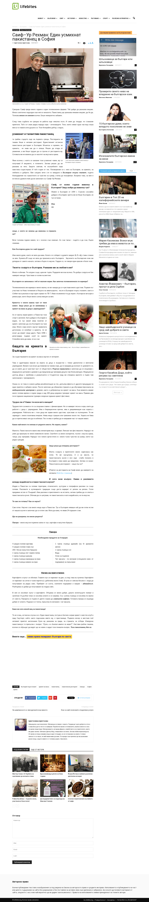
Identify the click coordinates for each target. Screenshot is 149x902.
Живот (40, 18)
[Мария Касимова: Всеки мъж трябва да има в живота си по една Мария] (118, 228)
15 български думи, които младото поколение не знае (115, 125)
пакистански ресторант (69, 687)
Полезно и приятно (120, 18)
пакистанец (55, 687)
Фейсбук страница (64, 473)
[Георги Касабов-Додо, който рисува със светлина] (118, 360)
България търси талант (28, 687)
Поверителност (100, 900)
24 (135, 130)
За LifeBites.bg (88, 900)
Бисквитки (111, 900)
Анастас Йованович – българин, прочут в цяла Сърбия (117, 285)
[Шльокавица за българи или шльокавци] (118, 47)
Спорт (105, 18)
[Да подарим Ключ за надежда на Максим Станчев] (53, 788)
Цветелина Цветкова (22, 43)
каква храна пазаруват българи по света (49, 636)
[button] (134, 18)
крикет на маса (44, 687)
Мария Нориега (104, 246)
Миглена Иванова (105, 97)
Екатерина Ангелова (106, 130)
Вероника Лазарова (106, 65)
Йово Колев (103, 203)
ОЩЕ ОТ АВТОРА (37, 750)
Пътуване (95, 18)
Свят (61, 18)
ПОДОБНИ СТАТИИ (21, 750)
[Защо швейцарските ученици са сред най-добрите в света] (118, 314)
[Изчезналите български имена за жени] (118, 143)
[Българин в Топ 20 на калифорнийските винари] (118, 185)
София (89, 687)
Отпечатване (84, 698)
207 (135, 162)
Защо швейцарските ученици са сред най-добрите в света (117, 328)
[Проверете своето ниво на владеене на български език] (118, 79)
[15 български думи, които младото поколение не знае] (118, 111)
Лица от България (25, 30)
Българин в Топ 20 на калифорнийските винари (114, 199)
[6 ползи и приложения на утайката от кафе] (80, 788)
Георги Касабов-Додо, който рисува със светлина (115, 374)
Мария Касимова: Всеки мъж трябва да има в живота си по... (117, 242)
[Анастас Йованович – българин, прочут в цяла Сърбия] (118, 271)
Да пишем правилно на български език (115, 33)
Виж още (117, 392)
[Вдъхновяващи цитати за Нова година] (53, 763)
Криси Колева (104, 333)
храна (15, 689)
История (71, 18)
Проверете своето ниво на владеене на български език (115, 93)
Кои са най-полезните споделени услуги (77, 710)
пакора (82, 687)
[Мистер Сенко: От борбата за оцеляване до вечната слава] (25, 763)
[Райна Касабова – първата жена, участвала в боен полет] (25, 788)
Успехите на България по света (112, 171)
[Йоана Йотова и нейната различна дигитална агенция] (80, 763)
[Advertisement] (75, 217)
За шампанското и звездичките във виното (29, 710)
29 (135, 97)
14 (135, 333)
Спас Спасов (103, 290)
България (51, 18)
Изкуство (83, 18)
